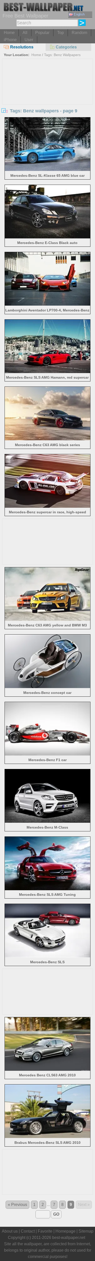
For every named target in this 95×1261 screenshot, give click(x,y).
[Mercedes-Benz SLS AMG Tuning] (47, 889)
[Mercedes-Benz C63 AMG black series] (47, 439)
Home (9, 32)
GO (56, 1214)
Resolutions (21, 47)
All (25, 32)
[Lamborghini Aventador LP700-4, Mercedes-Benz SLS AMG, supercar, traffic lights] (47, 304)
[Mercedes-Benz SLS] (47, 956)
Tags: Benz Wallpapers (62, 55)
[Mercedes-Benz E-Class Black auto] (47, 237)
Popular (42, 32)
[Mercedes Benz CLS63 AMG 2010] (47, 1069)
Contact (28, 1231)
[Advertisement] (48, 96)
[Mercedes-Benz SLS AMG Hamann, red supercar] (47, 372)
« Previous (17, 1204)
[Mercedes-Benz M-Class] (47, 821)
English (79, 14)
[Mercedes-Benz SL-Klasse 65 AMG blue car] (47, 169)
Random (79, 32)
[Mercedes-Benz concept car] (47, 687)
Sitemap (86, 1231)
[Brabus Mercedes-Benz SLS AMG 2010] (47, 1136)
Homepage (65, 1231)
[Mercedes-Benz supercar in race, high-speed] (47, 506)
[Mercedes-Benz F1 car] (47, 754)
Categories (66, 47)
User (29, 40)
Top (60, 32)
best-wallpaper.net (68, 1237)
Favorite (45, 1231)
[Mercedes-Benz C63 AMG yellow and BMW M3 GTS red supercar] (47, 619)
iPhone (10, 40)
